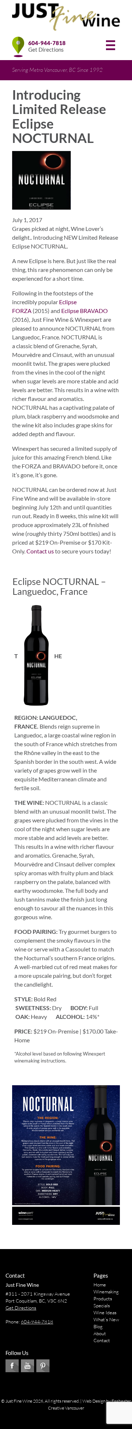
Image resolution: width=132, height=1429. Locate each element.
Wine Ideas (105, 1312)
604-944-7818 (47, 43)
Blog (98, 1326)
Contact (102, 1340)
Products (103, 1298)
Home (100, 1285)
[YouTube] (27, 1365)
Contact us (40, 551)
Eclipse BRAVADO (84, 310)
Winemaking (106, 1291)
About (100, 1333)
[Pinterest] (43, 1365)
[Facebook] (12, 1365)
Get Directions (46, 49)
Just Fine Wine (22, 1285)
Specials (102, 1305)
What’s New (106, 1319)
